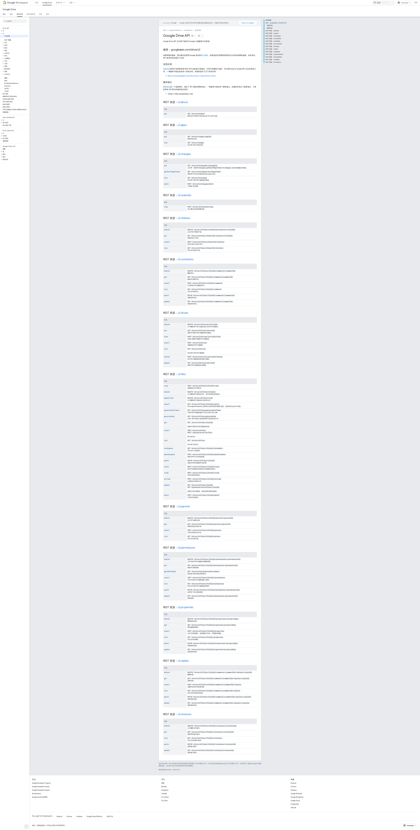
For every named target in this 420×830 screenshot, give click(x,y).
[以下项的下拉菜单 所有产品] (64, 2)
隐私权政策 (41, 825)
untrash (167, 479)
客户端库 (204, 55)
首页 (36, 3)
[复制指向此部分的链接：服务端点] (174, 82)
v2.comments (185, 259)
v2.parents (184, 506)
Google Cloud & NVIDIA (39, 797)
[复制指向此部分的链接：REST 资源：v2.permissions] (197, 548)
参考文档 (20, 14)
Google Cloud (295, 800)
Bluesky (164, 786)
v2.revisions (184, 714)
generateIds (169, 416)
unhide (167, 357)
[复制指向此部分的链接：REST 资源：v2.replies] (191, 661)
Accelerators (36, 793)
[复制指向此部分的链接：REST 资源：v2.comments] (195, 259)
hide (166, 337)
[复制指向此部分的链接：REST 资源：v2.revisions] (193, 714)
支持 (47, 14)
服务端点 (166, 87)
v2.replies (183, 660)
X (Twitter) (165, 797)
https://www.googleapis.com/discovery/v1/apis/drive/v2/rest (192, 76)
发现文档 (166, 69)
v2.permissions (186, 547)
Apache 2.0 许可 (226, 763)
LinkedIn (164, 793)
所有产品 (59, 3)
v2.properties (185, 607)
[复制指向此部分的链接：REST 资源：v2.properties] (195, 607)
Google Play (295, 804)
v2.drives (183, 312)
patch (166, 295)
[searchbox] (15, 21)
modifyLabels (169, 454)
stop (166, 207)
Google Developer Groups (40, 786)
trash (166, 473)
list (166, 143)
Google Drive (47, 3)
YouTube (164, 800)
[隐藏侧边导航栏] (26, 826)
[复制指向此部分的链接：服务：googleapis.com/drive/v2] (202, 50)
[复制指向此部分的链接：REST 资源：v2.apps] (189, 125)
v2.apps (182, 125)
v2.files (182, 374)
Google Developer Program (41, 783)
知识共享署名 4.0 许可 (193, 763)
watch (166, 184)
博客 (162, 783)
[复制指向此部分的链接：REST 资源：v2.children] (192, 218)
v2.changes (184, 154)
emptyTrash (168, 398)
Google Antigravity (297, 797)
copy (166, 386)
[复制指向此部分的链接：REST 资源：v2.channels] (193, 195)
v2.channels (184, 195)
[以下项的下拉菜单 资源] (75, 2)
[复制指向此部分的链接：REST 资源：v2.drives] (190, 313)
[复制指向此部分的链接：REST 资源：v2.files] (188, 374)
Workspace (22, 2)
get (165, 114)
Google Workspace (175, 30)
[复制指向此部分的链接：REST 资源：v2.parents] (192, 506)
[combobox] (383, 3)
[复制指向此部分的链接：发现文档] (174, 64)
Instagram (164, 790)
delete (167, 230)
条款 (33, 825)
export (167, 404)
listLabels (168, 448)
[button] (14, 31)
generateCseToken (171, 410)
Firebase (294, 790)
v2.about (183, 102)
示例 (40, 14)
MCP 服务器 (31, 14)
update (167, 301)
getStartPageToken (172, 172)
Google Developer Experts (41, 790)
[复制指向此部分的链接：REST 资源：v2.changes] (193, 154)
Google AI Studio (296, 793)
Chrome (293, 786)
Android (293, 783)
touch (166, 467)
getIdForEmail (170, 571)
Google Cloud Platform (94, 816)
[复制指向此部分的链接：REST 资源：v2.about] (190, 102)
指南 (11, 14)
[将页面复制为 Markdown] (199, 36)
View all (293, 807)
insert (167, 242)
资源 (70, 3)
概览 (4, 14)
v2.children (184, 218)
